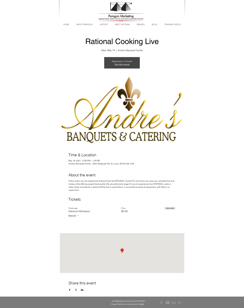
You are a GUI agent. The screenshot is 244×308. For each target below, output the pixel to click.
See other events (122, 64)
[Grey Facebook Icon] (161, 302)
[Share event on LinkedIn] (82, 290)
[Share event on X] (76, 290)
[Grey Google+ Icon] (180, 302)
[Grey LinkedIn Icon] (173, 302)
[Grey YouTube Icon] (167, 302)
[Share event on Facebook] (69, 290)
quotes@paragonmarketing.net (122, 301)
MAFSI (142, 304)
